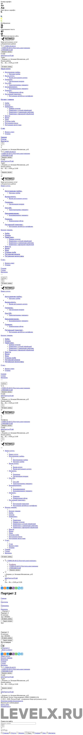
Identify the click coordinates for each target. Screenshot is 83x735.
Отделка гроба (10, 121)
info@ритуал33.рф (7, 55)
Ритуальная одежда (11, 123)
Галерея (4, 137)
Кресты (7, 116)
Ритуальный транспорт (13, 94)
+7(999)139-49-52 (10, 46)
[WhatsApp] (16, 588)
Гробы (7, 103)
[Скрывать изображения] (2, 27)
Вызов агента (10, 76)
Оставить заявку (7, 66)
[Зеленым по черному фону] (1, 21)
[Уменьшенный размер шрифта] (2, 3)
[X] (10, 588)
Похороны (8, 79)
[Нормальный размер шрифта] (2, 5)
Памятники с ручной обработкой (20, 110)
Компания (4, 660)
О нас (3, 128)
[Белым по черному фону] (1, 14)
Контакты (5, 141)
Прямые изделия (14, 108)
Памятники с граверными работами (21, 112)
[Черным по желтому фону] (1, 19)
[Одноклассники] (5, 588)
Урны (7, 119)
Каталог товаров (7, 99)
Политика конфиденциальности (12, 701)
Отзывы (7, 134)
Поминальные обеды (16, 92)
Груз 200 (8, 83)
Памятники (9, 106)
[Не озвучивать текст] (2, 34)
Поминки (8, 90)
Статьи (3, 139)
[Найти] (2, 725)
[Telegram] (22, 588)
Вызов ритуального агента (18, 78)
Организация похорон (16, 81)
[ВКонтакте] (2, 588)
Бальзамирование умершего (18, 88)
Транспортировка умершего (18, 85)
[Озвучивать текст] (2, 32)
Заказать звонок (7, 52)
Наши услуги (5, 69)
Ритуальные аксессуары (13, 125)
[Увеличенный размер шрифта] (2, 8)
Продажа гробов (14, 74)
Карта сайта (5, 704)
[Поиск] (2, 143)
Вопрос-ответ (9, 132)
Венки (7, 117)
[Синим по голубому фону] (1, 17)
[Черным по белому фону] (1, 12)
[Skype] (19, 588)
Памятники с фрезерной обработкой (21, 114)
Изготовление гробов (12, 72)
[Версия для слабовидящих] (4, 277)
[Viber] (13, 588)
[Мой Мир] (7, 588)
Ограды (7, 105)
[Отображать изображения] (2, 25)
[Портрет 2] (5, 648)
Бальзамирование (11, 87)
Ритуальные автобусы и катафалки (21, 96)
